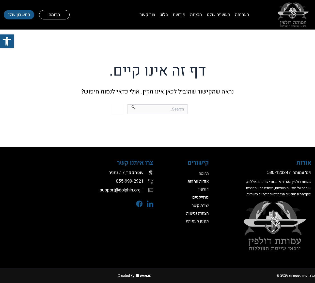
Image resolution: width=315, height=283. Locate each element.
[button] (7, 41)
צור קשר (147, 14)
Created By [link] (126, 275)
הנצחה (196, 14)
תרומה (54, 14)
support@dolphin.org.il (121, 190)
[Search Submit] (133, 106)
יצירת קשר (200, 205)
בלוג (164, 14)
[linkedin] (147, 204)
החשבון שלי (19, 14)
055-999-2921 (129, 181)
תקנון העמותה (197, 221)
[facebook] (137, 204)
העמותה (242, 14)
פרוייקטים (200, 197)
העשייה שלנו (218, 14)
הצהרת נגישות (197, 213)
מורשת (179, 14)
